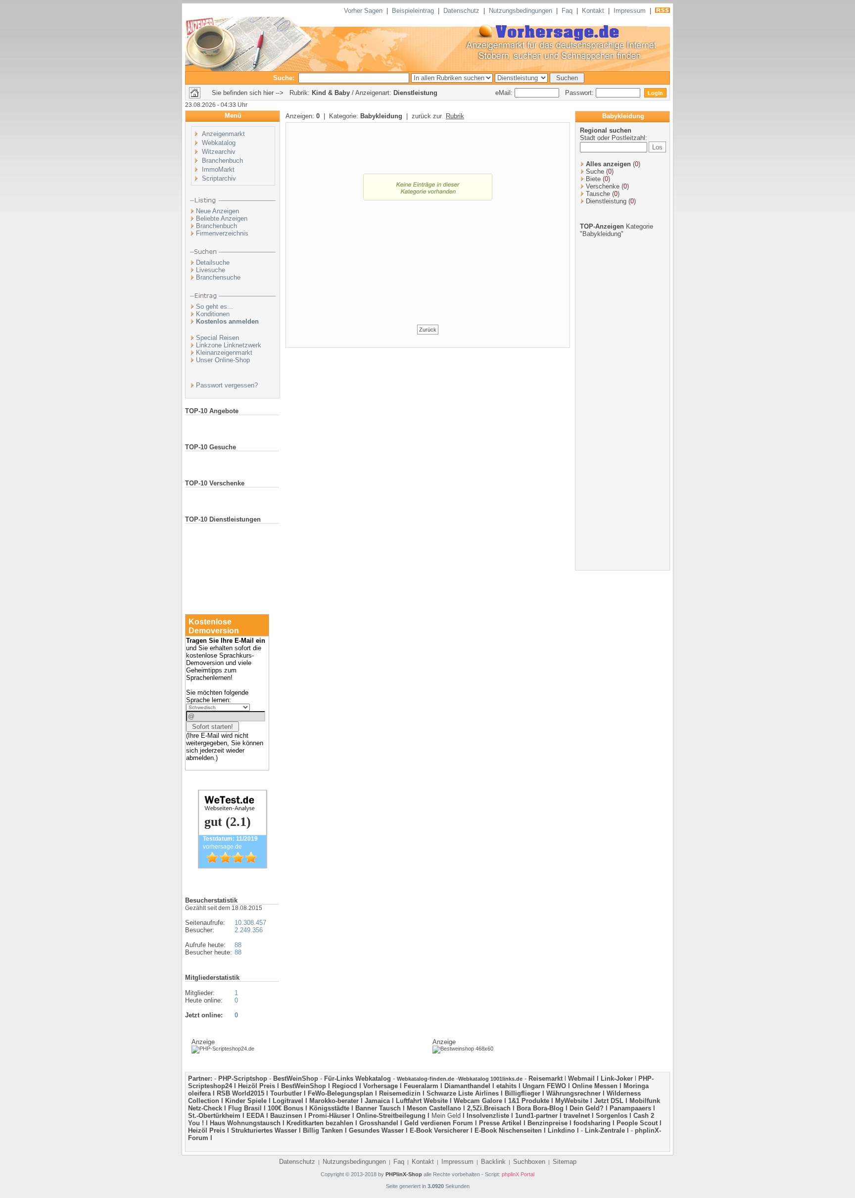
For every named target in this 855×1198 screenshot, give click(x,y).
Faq (567, 10)
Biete (593, 179)
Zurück (427, 330)
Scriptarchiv (219, 178)
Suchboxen (529, 1161)
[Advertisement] (427, 271)
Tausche (598, 193)
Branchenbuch (222, 160)
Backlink (493, 1161)
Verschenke (602, 186)
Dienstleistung (606, 201)
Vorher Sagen (363, 10)
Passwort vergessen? (227, 385)
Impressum (630, 10)
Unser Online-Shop (223, 360)
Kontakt (593, 10)
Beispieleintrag (413, 10)
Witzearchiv (219, 151)
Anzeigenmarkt (223, 134)
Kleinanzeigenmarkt (224, 352)
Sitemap (564, 1161)
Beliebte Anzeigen (221, 218)
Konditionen (213, 314)
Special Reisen (217, 337)
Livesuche (210, 270)
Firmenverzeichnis (222, 233)
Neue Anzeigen (217, 211)
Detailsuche (213, 262)
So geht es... (214, 306)
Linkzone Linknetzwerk (228, 345)
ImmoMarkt (218, 169)
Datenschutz (461, 10)
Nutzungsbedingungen (520, 10)
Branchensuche (218, 277)
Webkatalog (219, 142)
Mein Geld (446, 1115)
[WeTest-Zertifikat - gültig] (232, 866)
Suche (595, 171)
